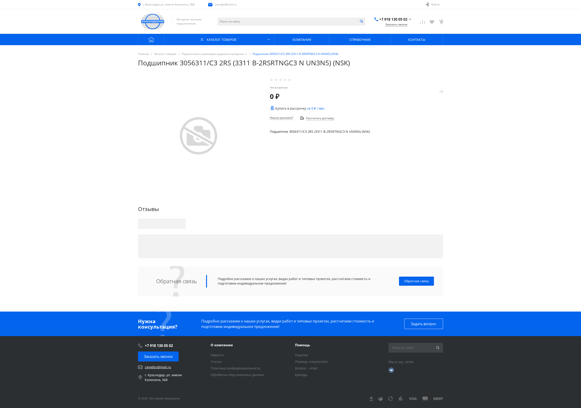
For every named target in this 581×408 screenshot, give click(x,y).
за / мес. (316, 108)
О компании (222, 345)
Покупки (301, 355)
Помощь (302, 345)
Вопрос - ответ (306, 368)
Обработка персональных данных (237, 375)
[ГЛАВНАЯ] (151, 39)
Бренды (301, 375)
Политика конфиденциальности (236, 368)
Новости (217, 355)
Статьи (216, 361)
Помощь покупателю (311, 361)
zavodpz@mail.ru (225, 4)
